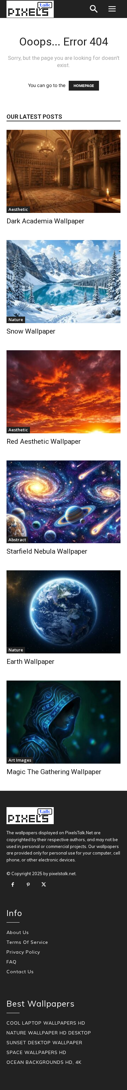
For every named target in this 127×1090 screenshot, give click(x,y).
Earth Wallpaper (30, 662)
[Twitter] (43, 885)
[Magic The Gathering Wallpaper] (63, 722)
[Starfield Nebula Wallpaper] (63, 502)
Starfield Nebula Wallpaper (47, 551)
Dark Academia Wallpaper (45, 221)
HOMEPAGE (84, 85)
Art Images (19, 760)
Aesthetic (18, 209)
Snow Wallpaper (31, 331)
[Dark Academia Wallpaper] (63, 171)
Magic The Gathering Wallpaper (54, 772)
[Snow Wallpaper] (63, 281)
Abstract (17, 540)
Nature (15, 319)
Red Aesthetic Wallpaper (44, 441)
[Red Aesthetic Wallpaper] (63, 391)
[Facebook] (13, 885)
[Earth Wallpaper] (63, 611)
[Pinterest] (28, 885)
